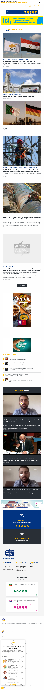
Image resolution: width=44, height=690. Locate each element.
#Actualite (5, 418)
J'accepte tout (13, 684)
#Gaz (27, 59)
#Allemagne (10, 126)
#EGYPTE (4, 59)
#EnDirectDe (37, 419)
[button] (2, 688)
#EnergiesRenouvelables (29, 167)
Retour (5, 684)
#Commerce (14, 59)
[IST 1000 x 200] (22, 504)
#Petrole (36, 214)
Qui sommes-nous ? (6, 685)
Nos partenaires (8, 630)
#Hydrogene (26, 126)
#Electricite (15, 167)
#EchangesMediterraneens (21, 419)
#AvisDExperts (33, 418)
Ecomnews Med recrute (26, 685)
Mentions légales (18, 685)
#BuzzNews (5, 419)
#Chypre (9, 59)
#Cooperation (22, 59)
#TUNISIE (5, 94)
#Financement (27, 214)
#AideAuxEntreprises (13, 418)
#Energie (16, 94)
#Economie (16, 126)
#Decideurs (10, 94)
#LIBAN (4, 214)
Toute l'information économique (16, 2)
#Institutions (31, 458)
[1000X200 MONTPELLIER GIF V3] (22, 20)
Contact (12, 685)
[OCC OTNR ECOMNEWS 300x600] (22, 310)
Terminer (21, 684)
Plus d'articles (22, 285)
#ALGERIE (5, 126)
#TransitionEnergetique (8, 266)
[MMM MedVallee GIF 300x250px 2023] (22, 345)
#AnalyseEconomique (23, 418)
